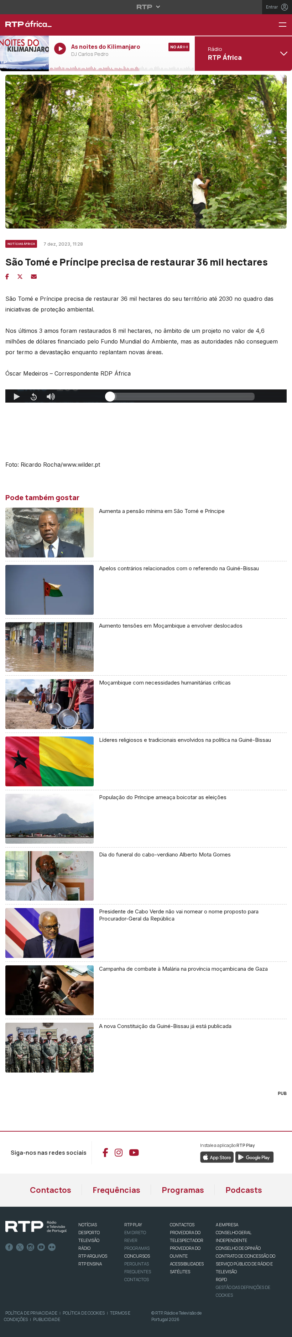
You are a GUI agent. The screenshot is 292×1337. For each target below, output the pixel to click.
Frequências (116, 1190)
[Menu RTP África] (285, 25)
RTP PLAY (133, 1225)
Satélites (180, 1272)
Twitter (20, 1247)
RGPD (221, 1279)
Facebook (9, 1247)
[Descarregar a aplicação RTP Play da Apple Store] (217, 1156)
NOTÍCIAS (87, 1225)
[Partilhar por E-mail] (34, 276)
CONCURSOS (137, 1256)
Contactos (50, 1190)
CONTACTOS (182, 1225)
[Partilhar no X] (20, 276)
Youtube (41, 1247)
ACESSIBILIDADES (187, 1264)
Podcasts (243, 1190)
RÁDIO (84, 1248)
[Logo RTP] (36, 1227)
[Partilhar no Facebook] (7, 276)
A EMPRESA (227, 1225)
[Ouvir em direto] (24, 53)
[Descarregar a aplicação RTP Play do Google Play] (254, 1156)
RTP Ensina (90, 1264)
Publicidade (46, 1319)
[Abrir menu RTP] (146, 7)
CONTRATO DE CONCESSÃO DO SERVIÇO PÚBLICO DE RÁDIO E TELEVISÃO (245, 1264)
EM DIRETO (135, 1232)
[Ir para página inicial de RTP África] (24, 25)
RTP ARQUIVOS (92, 1256)
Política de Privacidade (31, 1313)
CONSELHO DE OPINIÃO (238, 1248)
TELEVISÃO (88, 1240)
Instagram (31, 1247)
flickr (52, 1247)
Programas (183, 1190)
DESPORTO (89, 1232)
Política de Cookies (84, 1313)
